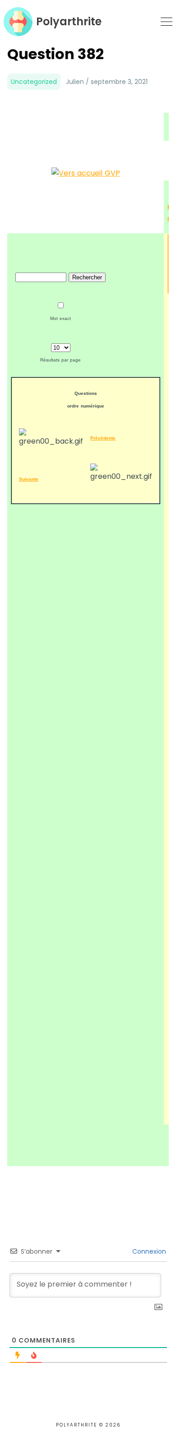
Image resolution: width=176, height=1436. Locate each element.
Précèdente (103, 437)
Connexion (148, 1251)
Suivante (28, 479)
